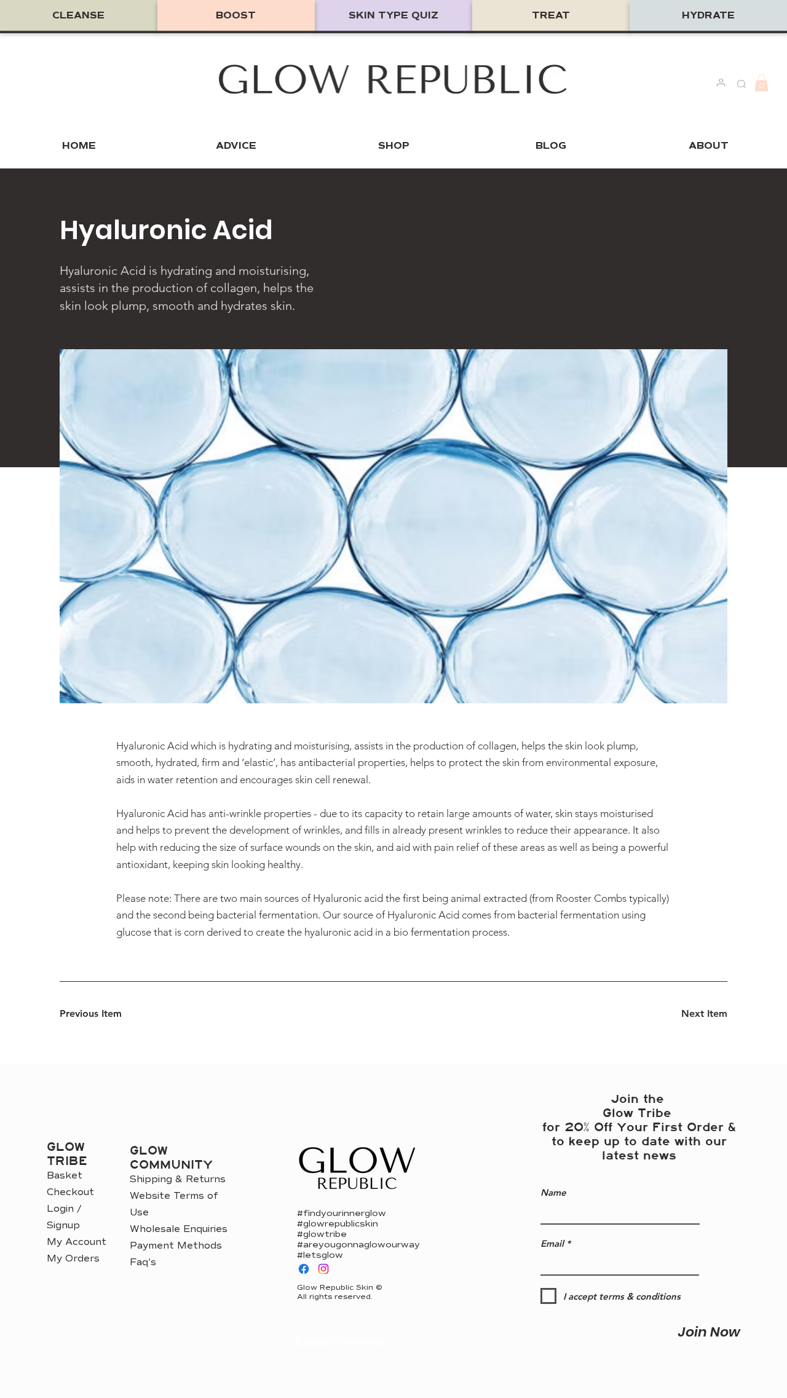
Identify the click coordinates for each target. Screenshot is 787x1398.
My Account (76, 1241)
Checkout (70, 1192)
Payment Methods (176, 1245)
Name (553, 1192)
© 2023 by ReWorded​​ (339, 1341)
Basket (64, 1175)
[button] (761, 82)
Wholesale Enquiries (178, 1228)
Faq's (143, 1262)
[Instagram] (323, 1269)
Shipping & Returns (178, 1179)
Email (552, 1243)
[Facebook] (303, 1269)
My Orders (73, 1258)
